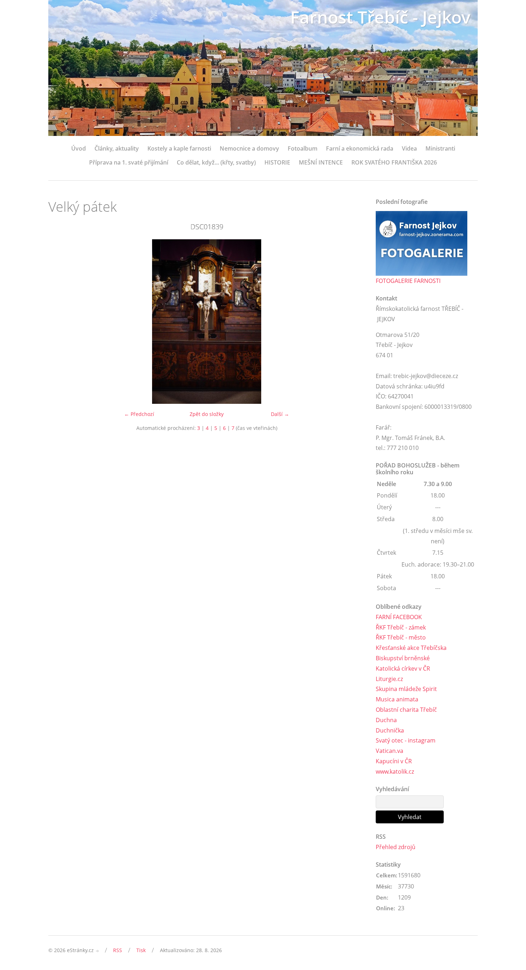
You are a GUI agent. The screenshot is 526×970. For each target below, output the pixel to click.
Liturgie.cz (389, 679)
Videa (409, 148)
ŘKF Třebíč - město (401, 637)
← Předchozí (139, 414)
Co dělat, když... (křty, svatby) (216, 162)
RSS (117, 950)
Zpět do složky (207, 414)
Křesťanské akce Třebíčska (411, 648)
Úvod (78, 148)
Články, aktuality (116, 148)
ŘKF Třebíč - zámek (401, 627)
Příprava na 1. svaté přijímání (128, 162)
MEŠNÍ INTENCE (321, 162)
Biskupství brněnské (403, 658)
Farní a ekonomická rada (359, 148)
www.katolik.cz (395, 771)
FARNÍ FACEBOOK (399, 617)
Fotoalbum (302, 148)
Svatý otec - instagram (405, 740)
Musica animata (397, 699)
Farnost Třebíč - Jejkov (380, 17)
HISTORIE (277, 162)
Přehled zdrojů (395, 847)
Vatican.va (389, 751)
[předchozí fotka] (60, 321)
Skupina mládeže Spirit (406, 689)
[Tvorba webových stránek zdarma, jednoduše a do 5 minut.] (97, 951)
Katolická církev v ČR (403, 668)
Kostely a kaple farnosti (179, 148)
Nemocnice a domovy (249, 148)
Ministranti (440, 148)
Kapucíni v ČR (394, 761)
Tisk (141, 950)
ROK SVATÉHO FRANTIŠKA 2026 (394, 162)
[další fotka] (353, 321)
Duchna (386, 720)
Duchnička (390, 730)
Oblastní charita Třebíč (406, 710)
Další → (280, 414)
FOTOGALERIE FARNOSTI (408, 281)
